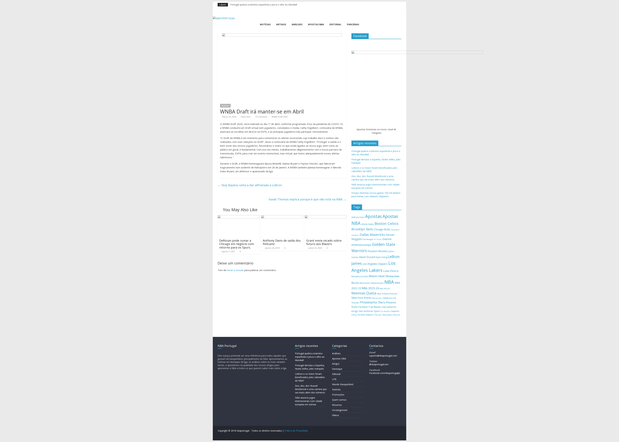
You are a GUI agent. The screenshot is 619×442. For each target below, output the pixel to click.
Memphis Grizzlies (359, 276)
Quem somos (339, 399)
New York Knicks (361, 298)
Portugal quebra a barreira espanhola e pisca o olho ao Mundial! (263, 4)
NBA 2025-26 (384, 288)
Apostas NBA (316, 24)
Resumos (337, 404)
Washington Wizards (391, 315)
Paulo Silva (246, 116)
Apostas (373, 216)
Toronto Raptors (365, 314)
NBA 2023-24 (370, 288)
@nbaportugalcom (378, 364)
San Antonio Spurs (370, 311)
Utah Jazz (378, 315)
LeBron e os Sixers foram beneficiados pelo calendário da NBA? (310, 377)
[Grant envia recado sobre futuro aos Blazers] (326, 217)
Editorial (335, 24)
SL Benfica (385, 311)
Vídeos (335, 415)
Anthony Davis (357, 217)
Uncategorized (339, 410)
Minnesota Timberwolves (372, 283)
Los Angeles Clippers (375, 264)
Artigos (281, 24)
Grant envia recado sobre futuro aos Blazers (324, 242)
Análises (297, 24)
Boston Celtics (386, 223)
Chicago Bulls (382, 229)
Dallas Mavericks (372, 234)
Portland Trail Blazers (370, 306)
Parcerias (353, 24)
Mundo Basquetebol (342, 384)
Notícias (265, 24)
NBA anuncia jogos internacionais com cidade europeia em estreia (308, 401)
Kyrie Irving (381, 257)
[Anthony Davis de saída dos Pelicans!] (282, 217)
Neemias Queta (363, 293)
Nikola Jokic (377, 298)
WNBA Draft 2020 (280, 116)
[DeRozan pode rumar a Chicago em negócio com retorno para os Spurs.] (239, 217)
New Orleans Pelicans (387, 293)
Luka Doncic (391, 271)
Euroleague (368, 239)
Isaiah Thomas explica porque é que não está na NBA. (308, 199)
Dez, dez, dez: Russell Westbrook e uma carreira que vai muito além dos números (311, 389)
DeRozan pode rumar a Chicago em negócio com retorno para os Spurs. (236, 244)
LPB (334, 379)
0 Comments (261, 116)
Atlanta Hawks (367, 224)
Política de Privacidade (296, 430)
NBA (389, 282)
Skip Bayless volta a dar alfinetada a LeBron (250, 185)
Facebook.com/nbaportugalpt (384, 373)
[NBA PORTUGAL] (224, 18)
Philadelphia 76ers (372, 302)
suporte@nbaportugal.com (383, 355)
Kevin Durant (367, 257)
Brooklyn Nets (362, 229)
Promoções (338, 394)
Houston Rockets (378, 251)
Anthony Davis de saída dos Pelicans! (282, 242)
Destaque (337, 368)
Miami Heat (377, 276)
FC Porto (378, 239)
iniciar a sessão (235, 270)
